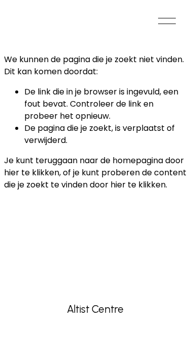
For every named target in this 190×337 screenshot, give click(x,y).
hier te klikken (31, 172)
